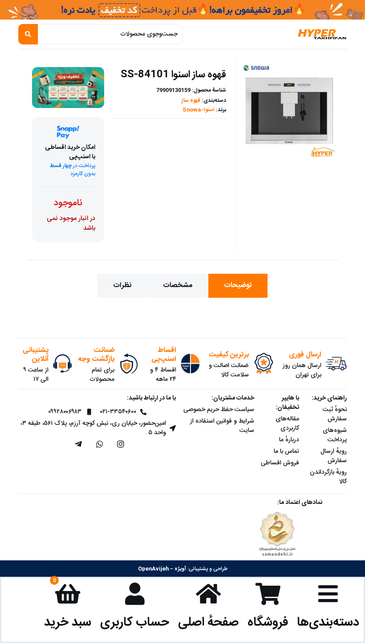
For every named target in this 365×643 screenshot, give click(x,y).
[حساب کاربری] (135, 594)
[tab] (238, 286)
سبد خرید (67, 622)
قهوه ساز (191, 100)
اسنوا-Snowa (198, 109)
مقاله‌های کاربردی (287, 424)
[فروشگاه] (268, 594)
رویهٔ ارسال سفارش (333, 456)
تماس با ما (286, 451)
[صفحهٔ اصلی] (208, 594)
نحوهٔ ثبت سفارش (335, 414)
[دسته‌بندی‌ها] (328, 594)
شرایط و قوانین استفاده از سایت (222, 426)
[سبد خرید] (68, 594)
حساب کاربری (134, 622)
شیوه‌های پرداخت (335, 435)
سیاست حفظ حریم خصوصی (218, 409)
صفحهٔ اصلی (208, 622)
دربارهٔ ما (289, 440)
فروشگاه (267, 622)
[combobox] (110, 34)
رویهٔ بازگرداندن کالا (328, 477)
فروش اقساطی (280, 463)
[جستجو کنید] (28, 34)
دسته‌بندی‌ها (328, 622)
